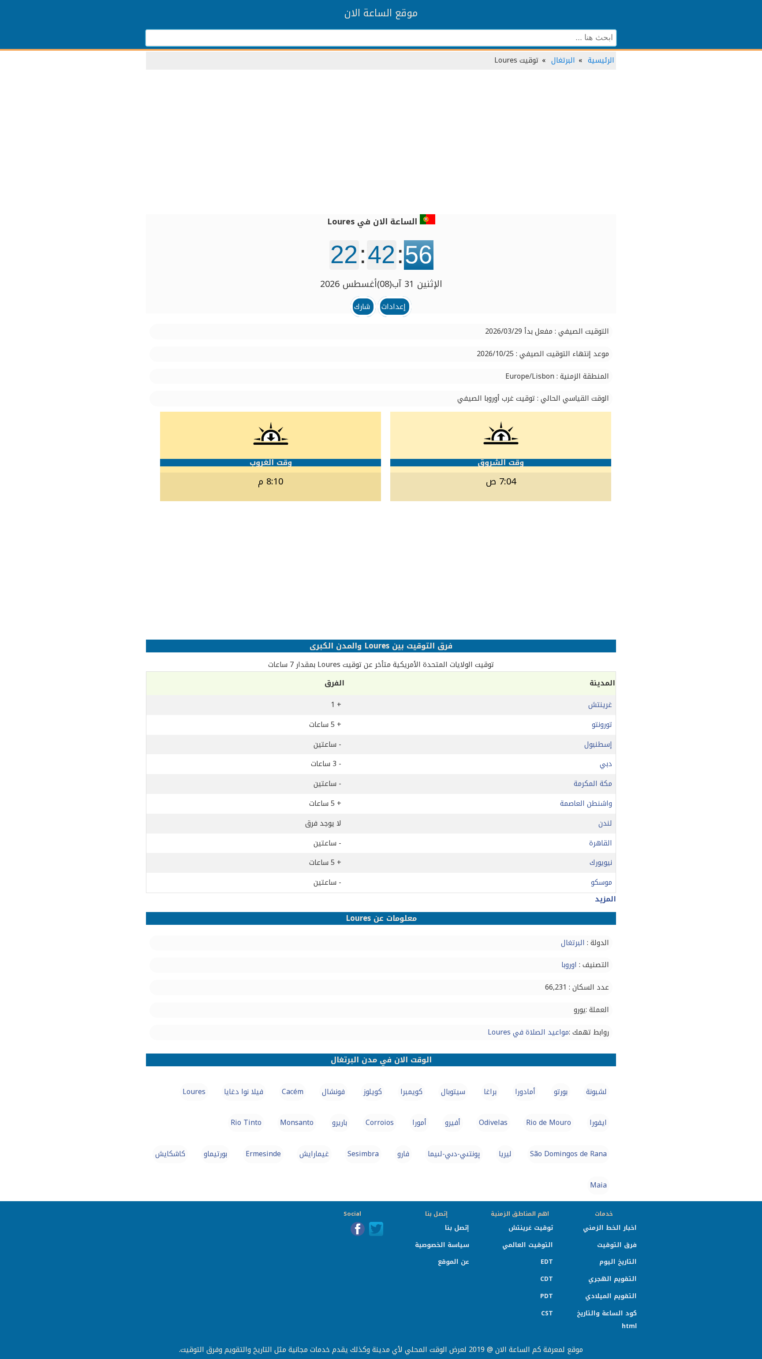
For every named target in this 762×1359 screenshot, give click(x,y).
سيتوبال (453, 1091)
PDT (546, 1296)
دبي (606, 764)
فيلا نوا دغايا (243, 1091)
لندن (605, 823)
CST (547, 1313)
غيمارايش (314, 1154)
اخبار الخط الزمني (610, 1228)
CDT (546, 1279)
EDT (547, 1262)
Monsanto (297, 1122)
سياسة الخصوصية (442, 1245)
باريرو (339, 1122)
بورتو (561, 1091)
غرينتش (600, 704)
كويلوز (372, 1091)
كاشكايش (170, 1154)
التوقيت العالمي (527, 1245)
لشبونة (596, 1091)
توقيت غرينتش (530, 1228)
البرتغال (563, 60)
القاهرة (600, 843)
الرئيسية (601, 60)
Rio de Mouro (548, 1122)
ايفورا (598, 1122)
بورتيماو (215, 1154)
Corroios (380, 1122)
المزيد (605, 899)
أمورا (419, 1122)
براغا (490, 1091)
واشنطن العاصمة (586, 803)
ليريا (505, 1154)
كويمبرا (411, 1091)
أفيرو (452, 1122)
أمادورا (525, 1091)
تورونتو (602, 724)
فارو (403, 1154)
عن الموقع (453, 1262)
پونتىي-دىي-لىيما (454, 1154)
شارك (362, 306)
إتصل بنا (457, 1228)
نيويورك (601, 862)
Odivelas (493, 1122)
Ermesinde (263, 1154)
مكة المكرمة (593, 783)
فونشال (333, 1091)
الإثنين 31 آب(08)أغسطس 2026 (381, 284)
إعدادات (393, 306)
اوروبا (569, 965)
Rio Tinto (246, 1122)
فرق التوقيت (617, 1245)
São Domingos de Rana (568, 1154)
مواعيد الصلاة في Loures (528, 1032)
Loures (194, 1091)
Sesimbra (363, 1154)
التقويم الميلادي (611, 1296)
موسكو (601, 882)
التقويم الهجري (612, 1279)
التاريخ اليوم (618, 1262)
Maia (598, 1185)
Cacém (292, 1091)
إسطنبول (598, 744)
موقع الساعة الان (381, 13)
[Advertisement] (381, 143)
